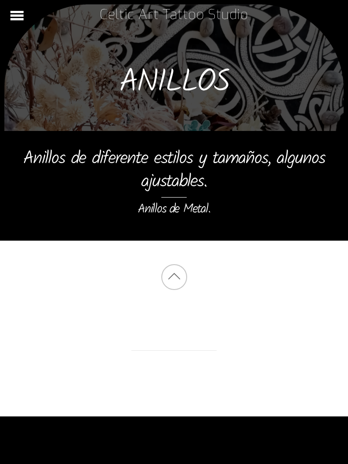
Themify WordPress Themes (209, 387)
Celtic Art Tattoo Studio (168, 373)
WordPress (148, 387)
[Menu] (17, 16)
